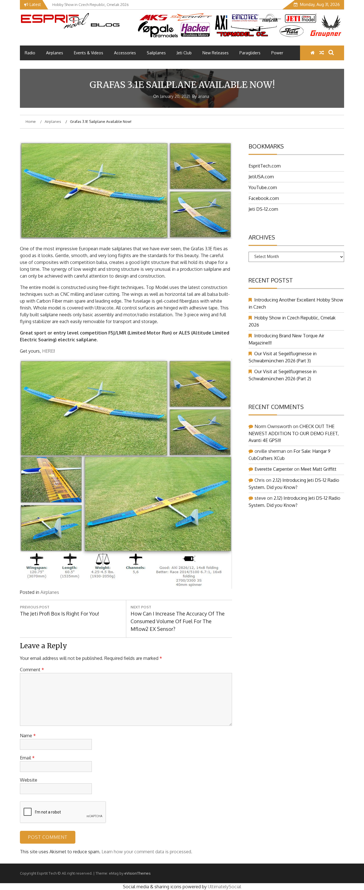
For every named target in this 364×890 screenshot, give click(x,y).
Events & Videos (88, 52)
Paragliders (249, 52)
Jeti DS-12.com (263, 209)
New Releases (215, 52)
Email (27, 758)
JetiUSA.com (261, 176)
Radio (30, 52)
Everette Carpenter (274, 469)
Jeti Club (184, 52)
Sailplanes (156, 52)
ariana (203, 96)
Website (28, 780)
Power (277, 52)
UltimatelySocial (224, 886)
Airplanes (54, 52)
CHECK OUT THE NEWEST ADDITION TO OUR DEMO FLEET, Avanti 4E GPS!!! (294, 433)
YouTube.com (263, 187)
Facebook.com (264, 198)
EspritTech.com (265, 166)
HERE (47, 351)
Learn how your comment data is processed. (147, 851)
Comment (32, 669)
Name (28, 735)
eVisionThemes (137, 873)
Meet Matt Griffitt (318, 469)
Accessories (125, 52)
